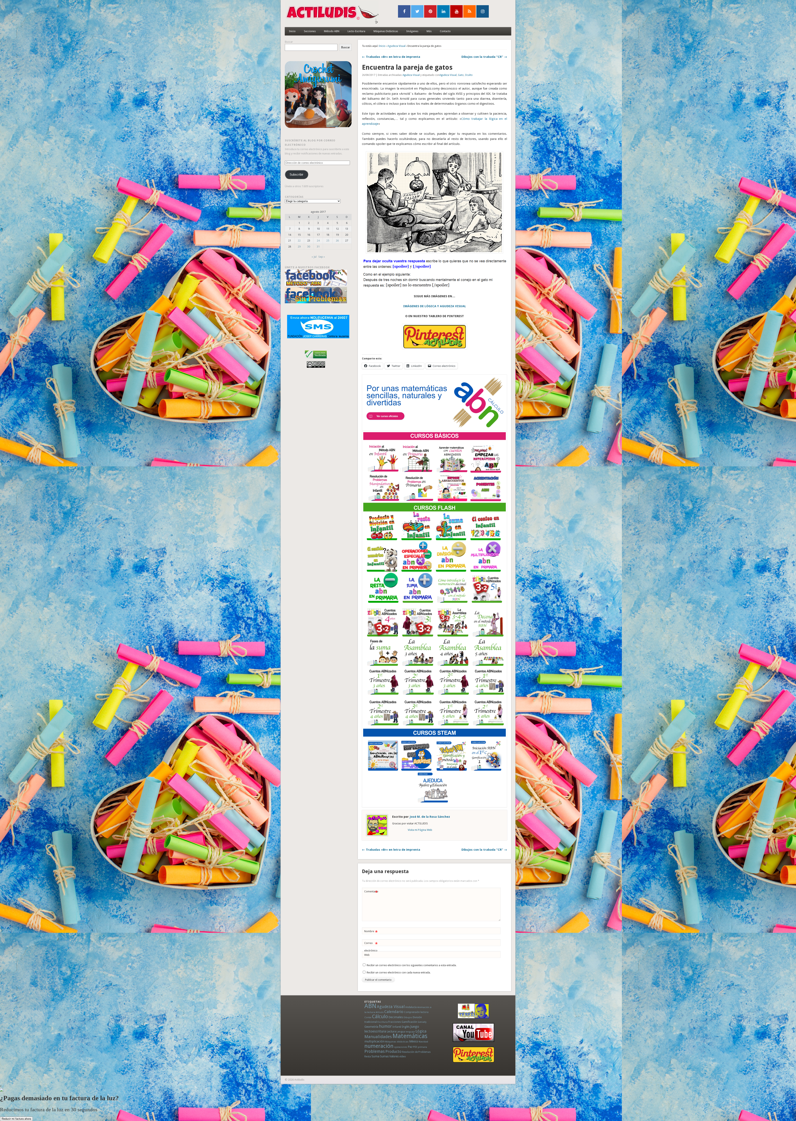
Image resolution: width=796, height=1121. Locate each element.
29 (299, 246)
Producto (393, 1051)
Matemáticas (409, 1036)
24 (318, 240)
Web (367, 954)
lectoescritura (375, 1031)
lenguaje (410, 1031)
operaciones (400, 1047)
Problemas (374, 1051)
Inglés (406, 1026)
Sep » (321, 256)
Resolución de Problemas (416, 1052)
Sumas (384, 1056)
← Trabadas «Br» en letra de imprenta (391, 57)
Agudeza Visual (396, 45)
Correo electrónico (371, 946)
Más (429, 31)
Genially (422, 1022)
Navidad (423, 1041)
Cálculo (380, 1016)
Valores (394, 1056)
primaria (422, 1047)
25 (327, 240)
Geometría (371, 1026)
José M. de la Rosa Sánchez (430, 817)
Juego (414, 1027)
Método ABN (331, 31)
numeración (378, 1046)
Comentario (371, 892)
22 (299, 240)
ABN (370, 1005)
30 (308, 246)
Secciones (310, 31)
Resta (367, 1056)
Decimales (395, 1017)
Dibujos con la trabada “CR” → (484, 57)
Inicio (292, 31)
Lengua (401, 1031)
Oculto (469, 75)
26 (337, 240)
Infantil (396, 1026)
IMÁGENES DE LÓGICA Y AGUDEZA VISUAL (434, 306)
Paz (410, 1046)
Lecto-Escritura (356, 31)
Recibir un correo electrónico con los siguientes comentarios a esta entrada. (411, 965)
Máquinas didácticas (397, 1041)
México (413, 1041)
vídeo (402, 1056)
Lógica (420, 1031)
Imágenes (412, 31)
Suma (375, 1056)
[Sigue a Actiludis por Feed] (469, 11)
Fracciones (394, 1021)
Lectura (391, 1031)
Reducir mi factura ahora (16, 1118)
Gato (461, 75)
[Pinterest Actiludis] (473, 1054)
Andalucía (411, 1007)
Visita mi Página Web (420, 829)
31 (318, 246)
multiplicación (374, 1041)
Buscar (289, 41)
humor (385, 1026)
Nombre (371, 932)
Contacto (445, 31)
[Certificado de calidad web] (315, 359)
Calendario (393, 1011)
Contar (367, 1017)
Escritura (382, 1021)
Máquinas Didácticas (386, 31)
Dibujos (408, 1017)
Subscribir (296, 174)
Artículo (380, 1012)
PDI (415, 1046)
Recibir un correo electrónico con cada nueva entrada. (399, 972)
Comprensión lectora (416, 1012)
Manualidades (378, 1036)
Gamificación (409, 1021)
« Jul (314, 256)
